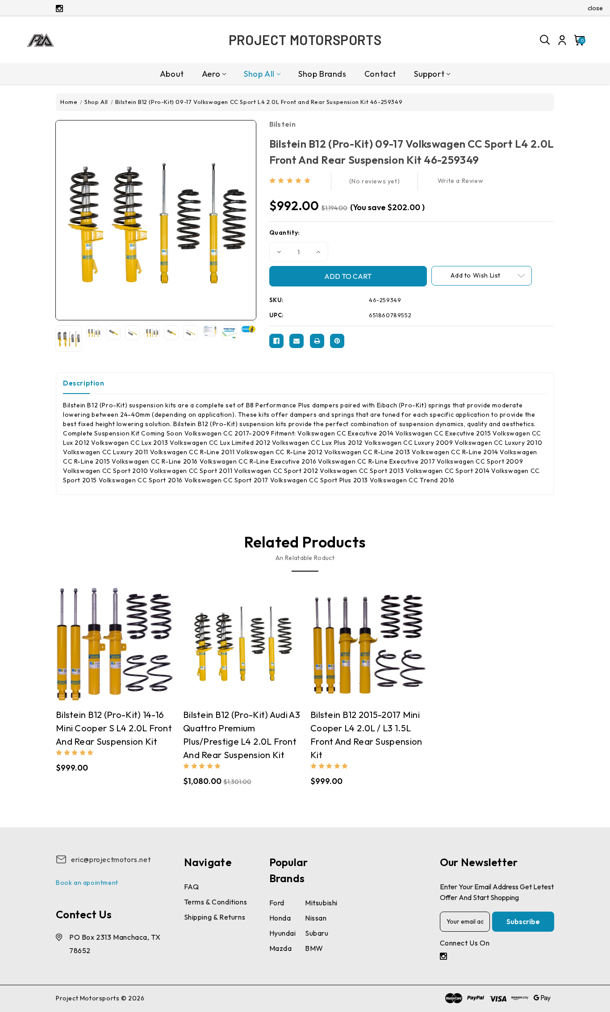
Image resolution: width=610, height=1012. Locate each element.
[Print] (317, 341)
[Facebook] (276, 341)
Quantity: (284, 232)
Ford (276, 902)
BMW (314, 948)
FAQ (191, 886)
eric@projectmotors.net (110, 859)
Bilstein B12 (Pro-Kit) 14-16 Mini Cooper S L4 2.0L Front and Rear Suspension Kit (114, 728)
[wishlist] (141, 644)
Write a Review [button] (460, 181)
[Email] (296, 341)
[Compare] (106, 644)
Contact (380, 74)
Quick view (88, 644)
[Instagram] (59, 8)
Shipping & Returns (215, 916)
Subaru (317, 933)
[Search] (545, 40)
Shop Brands (322, 74)
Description (83, 383)
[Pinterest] (337, 341)
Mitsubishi (321, 902)
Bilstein (282, 124)
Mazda (280, 948)
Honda (280, 917)
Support (429, 74)
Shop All (259, 74)
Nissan (316, 917)
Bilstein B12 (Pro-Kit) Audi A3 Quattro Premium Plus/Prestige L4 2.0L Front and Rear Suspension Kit (241, 734)
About (172, 74)
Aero (211, 74)
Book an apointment (87, 883)
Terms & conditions (215, 901)
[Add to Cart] (124, 644)
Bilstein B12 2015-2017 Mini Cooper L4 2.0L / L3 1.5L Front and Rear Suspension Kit (366, 734)
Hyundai (282, 933)
